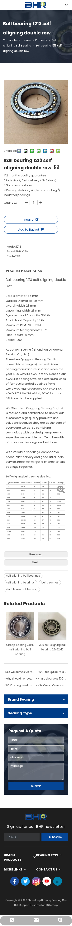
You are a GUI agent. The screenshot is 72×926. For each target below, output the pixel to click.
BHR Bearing (23, 350)
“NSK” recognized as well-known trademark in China (20, 685)
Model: (11, 247)
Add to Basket (28, 229)
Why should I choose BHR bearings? (20, 678)
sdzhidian (39, 905)
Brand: (11, 251)
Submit (36, 786)
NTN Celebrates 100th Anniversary (52, 678)
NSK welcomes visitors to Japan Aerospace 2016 (20, 672)
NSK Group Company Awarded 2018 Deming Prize (52, 685)
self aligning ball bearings (23, 576)
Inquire (28, 219)
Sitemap (52, 905)
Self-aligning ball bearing (23, 476)
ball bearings (49, 582)
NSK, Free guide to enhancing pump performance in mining (52, 672)
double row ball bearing (21, 589)
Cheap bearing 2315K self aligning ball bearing (20, 649)
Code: (11, 256)
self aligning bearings (20, 582)
